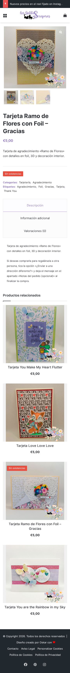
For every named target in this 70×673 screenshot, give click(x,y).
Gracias (49, 186)
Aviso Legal (28, 648)
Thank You (10, 190)
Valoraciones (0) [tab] (35, 231)
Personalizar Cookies (50, 648)
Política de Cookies (21, 654)
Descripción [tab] (35, 205)
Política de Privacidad (48, 654)
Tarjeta (60, 186)
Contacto (12, 648)
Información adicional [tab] (35, 218)
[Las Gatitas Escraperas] (35, 15)
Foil (40, 186)
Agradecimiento (42, 182)
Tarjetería (24, 182)
